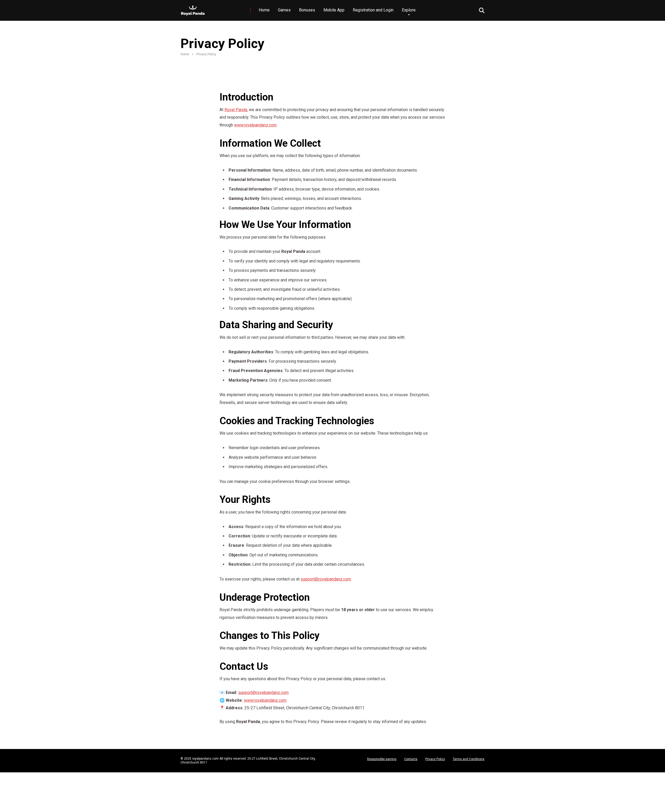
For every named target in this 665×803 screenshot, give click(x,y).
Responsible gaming (381, 759)
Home (264, 10)
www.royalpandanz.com (255, 125)
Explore (409, 10)
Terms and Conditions (468, 759)
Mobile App (333, 10)
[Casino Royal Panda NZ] (193, 8)
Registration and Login (373, 10)
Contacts (410, 759)
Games (284, 10)
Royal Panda (235, 109)
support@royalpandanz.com (326, 579)
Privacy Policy (435, 759)
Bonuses (307, 10)
